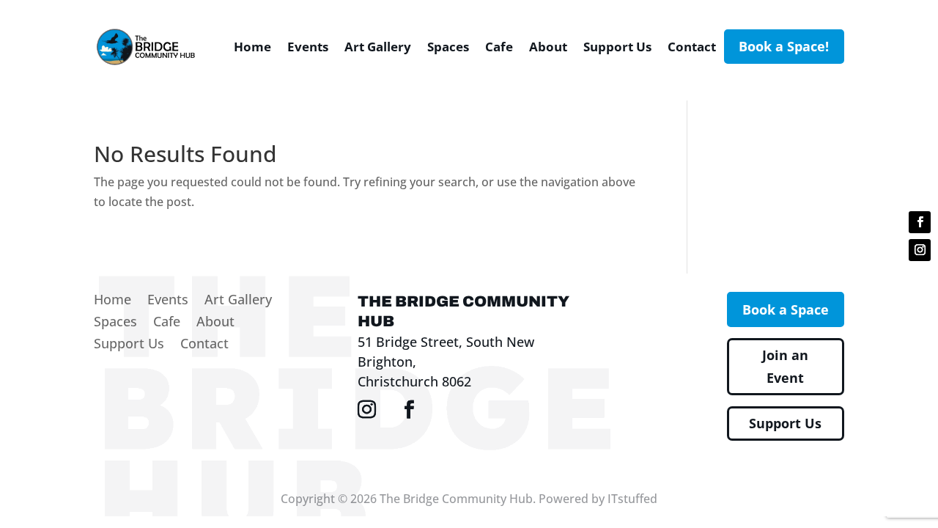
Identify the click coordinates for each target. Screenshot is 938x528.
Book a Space (785, 309)
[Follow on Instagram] (920, 250)
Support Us (617, 46)
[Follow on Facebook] (920, 222)
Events (307, 46)
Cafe (499, 46)
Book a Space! (784, 46)
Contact (692, 46)
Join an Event (785, 366)
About (548, 46)
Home (252, 46)
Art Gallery (377, 46)
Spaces (448, 46)
